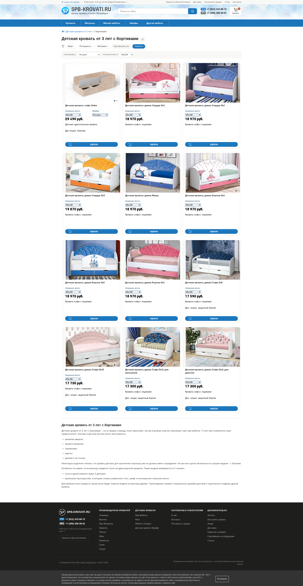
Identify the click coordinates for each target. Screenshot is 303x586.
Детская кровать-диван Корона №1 (145, 282)
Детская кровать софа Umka (81, 105)
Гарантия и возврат (217, 532)
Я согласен (222, 579)
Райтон (102, 532)
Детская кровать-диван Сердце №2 (205, 105)
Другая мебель (154, 23)
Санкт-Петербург (72, 2)
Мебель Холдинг (143, 523)
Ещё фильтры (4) (121, 46)
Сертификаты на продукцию (221, 536)
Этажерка (103, 515)
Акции (210, 523)
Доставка (197, 2)
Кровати (70, 23)
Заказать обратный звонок (178, 2)
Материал (102, 46)
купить (94, 144)
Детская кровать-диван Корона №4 (205, 195)
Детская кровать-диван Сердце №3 (85, 195)
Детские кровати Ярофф (147, 528)
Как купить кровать (217, 519)
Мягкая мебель (111, 23)
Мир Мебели (141, 515)
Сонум (102, 549)
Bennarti (103, 519)
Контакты (237, 2)
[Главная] (63, 31)
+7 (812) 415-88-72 (216, 9)
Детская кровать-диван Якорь (142, 195)
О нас (227, 2)
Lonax (102, 544)
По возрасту (85, 46)
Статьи (211, 540)
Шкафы (134, 23)
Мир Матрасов (106, 523)
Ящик (70, 46)
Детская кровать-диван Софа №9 (204, 282)
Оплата (211, 515)
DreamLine (104, 540)
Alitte (101, 536)
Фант (137, 519)
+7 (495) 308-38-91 (216, 13)
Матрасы (90, 23)
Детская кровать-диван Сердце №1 (145, 105)
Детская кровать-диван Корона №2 (85, 282)
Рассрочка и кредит (213, 2)
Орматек (103, 528)
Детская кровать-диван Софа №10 (84, 369)
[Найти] (192, 11)
